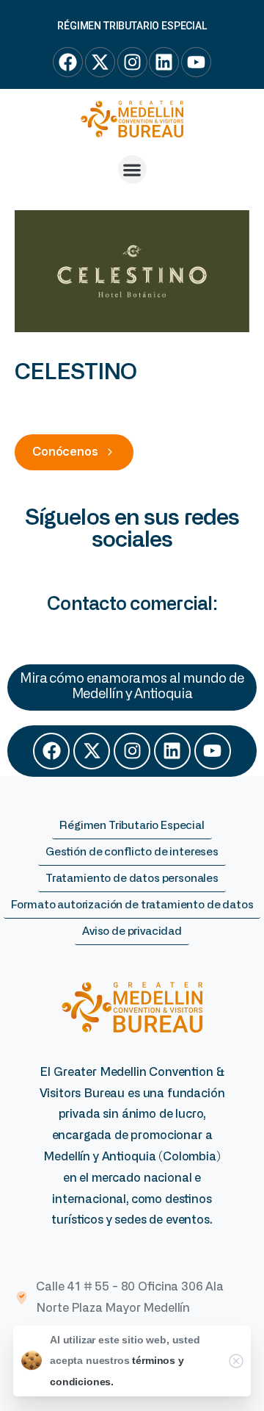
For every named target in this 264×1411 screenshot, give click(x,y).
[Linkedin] (172, 751)
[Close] (236, 1361)
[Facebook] (51, 751)
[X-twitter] (91, 751)
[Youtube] (212, 751)
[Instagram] (132, 751)
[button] (132, 169)
